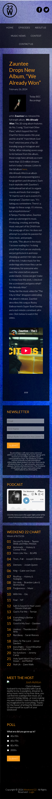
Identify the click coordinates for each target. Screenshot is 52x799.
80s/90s (14, 745)
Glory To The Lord (22, 640)
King (15, 570)
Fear (15, 599)
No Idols (17, 582)
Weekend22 (17, 10)
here (24, 169)
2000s (13, 750)
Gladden (36, 623)
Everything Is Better (23, 617)
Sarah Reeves (32, 635)
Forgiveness (19, 588)
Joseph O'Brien (33, 558)
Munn (30, 588)
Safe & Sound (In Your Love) (26, 605)
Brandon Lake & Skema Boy (26, 583)
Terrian (33, 611)
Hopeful (17, 619)
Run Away (18, 635)
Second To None (21, 541)
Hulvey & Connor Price (24, 548)
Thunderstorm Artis (25, 630)
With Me (17, 594)
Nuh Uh (17, 664)
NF (22, 599)
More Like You (20, 553)
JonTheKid (27, 660)
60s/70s (14, 740)
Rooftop (17, 576)
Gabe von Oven (27, 570)
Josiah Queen (31, 564)
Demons (17, 564)
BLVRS (33, 553)
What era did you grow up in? (21, 731)
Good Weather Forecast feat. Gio (27, 647)
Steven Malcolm (23, 608)
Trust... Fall (18, 558)
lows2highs (18, 646)
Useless (17, 629)
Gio (26, 594)
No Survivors (19, 652)
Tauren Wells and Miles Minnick (26, 542)
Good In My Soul (21, 623)
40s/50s (14, 736)
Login (31, 792)
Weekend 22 (30, 789)
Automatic (18, 547)
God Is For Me (20, 611)
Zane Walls (28, 664)
